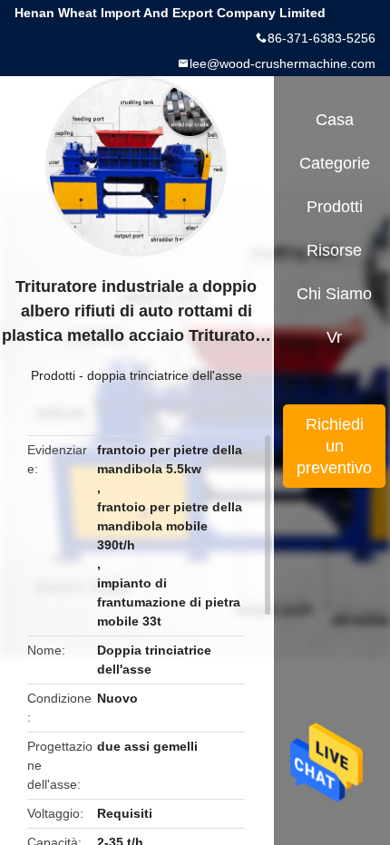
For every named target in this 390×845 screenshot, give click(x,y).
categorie (334, 163)
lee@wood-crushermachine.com (282, 63)
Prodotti (53, 375)
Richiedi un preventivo (334, 446)
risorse (334, 250)
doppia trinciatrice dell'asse (164, 375)
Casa (335, 120)
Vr (334, 337)
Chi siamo (334, 294)
